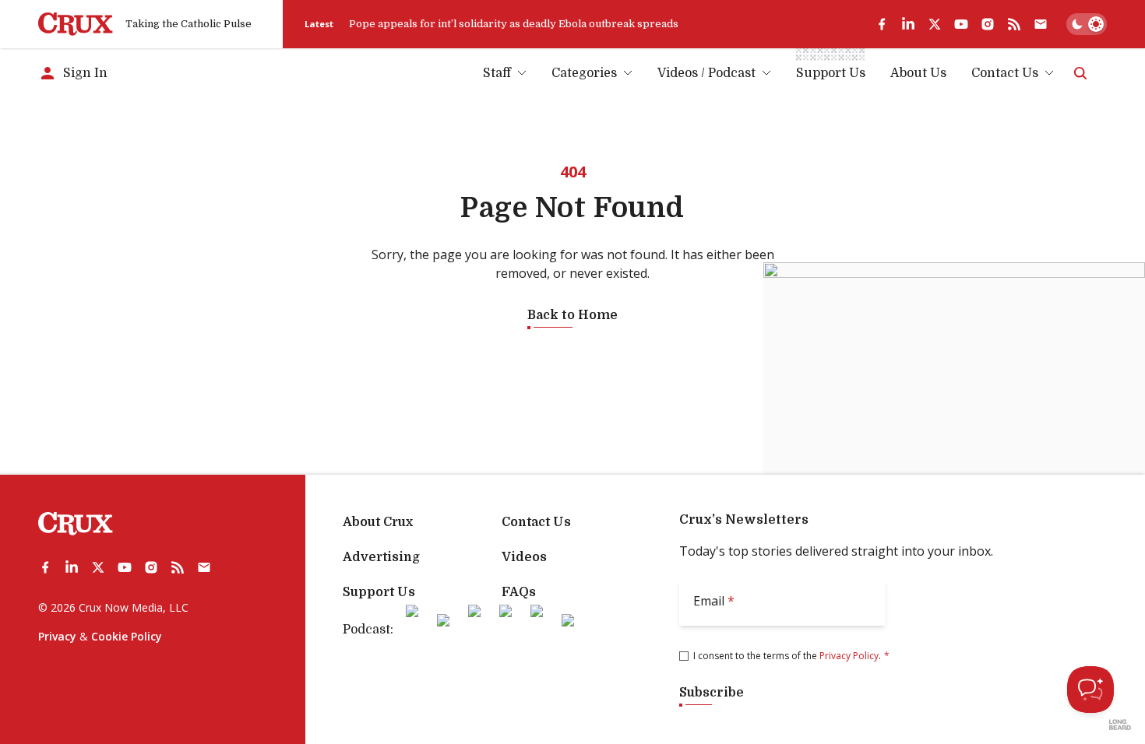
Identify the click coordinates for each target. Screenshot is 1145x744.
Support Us (379, 592)
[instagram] (987, 24)
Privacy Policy (849, 655)
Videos (524, 557)
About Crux (378, 522)
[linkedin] (908, 24)
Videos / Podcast (706, 73)
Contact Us (1004, 73)
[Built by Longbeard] (1120, 725)
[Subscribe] (1040, 24)
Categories (584, 73)
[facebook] (881, 24)
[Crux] (75, 24)
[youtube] (961, 24)
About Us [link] (918, 73)
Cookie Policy (126, 636)
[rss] (1014, 24)
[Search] (1080, 73)
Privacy (57, 636)
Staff (497, 73)
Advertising (381, 557)
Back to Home (572, 315)
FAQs (519, 592)
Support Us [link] (830, 73)
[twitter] (934, 24)
